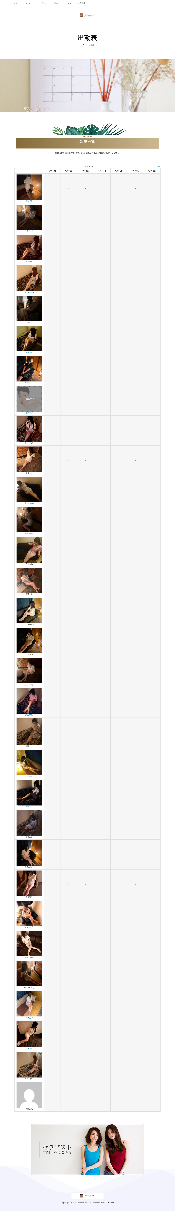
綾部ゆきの (29, 292)
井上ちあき (29, 533)
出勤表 (55, 3)
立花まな (29, 1048)
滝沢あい (29, 1017)
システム (27, 3)
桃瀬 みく (29, 806)
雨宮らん (29, 261)
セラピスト (41, 3)
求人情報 (81, 3)
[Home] (83, 45)
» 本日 (159, 167)
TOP (15, 3)
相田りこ (29, 201)
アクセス (67, 3)
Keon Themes (108, 1203)
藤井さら (29, 352)
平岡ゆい (29, 412)
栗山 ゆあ (29, 714)
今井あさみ (29, 503)
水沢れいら (29, 776)
